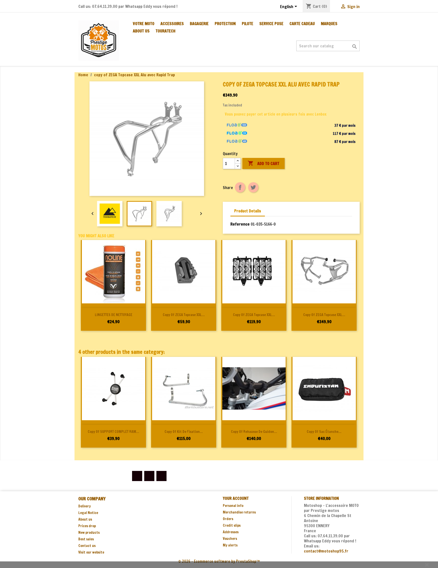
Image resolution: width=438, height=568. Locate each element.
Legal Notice (88, 512)
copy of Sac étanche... (324, 431)
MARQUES (329, 23)
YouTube (149, 476)
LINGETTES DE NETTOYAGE (113, 314)
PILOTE (247, 23)
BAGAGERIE (199, 23)
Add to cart (263, 163)
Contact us (87, 545)
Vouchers (230, 538)
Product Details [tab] (247, 211)
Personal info (233, 505)
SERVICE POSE (271, 23)
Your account (236, 498)
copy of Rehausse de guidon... (254, 431)
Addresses (231, 532)
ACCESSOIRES (172, 23)
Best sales (86, 539)
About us (141, 31)
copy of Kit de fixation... (184, 431)
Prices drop (87, 525)
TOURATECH (165, 31)
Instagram (161, 476)
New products (89, 532)
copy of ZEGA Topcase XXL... (184, 314)
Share (240, 187)
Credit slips (232, 525)
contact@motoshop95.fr (326, 551)
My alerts (230, 545)
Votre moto (143, 23)
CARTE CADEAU (302, 23)
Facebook (137, 476)
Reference (240, 224)
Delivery (84, 506)
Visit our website (91, 552)
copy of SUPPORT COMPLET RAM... (113, 431)
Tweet (253, 187)
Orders (228, 518)
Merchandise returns (239, 512)
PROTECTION (225, 23)
